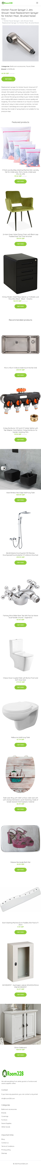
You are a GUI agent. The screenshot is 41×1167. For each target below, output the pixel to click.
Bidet (33, 66)
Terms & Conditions (7, 1146)
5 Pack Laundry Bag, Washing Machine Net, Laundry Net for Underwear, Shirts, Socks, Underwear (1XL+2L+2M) (20, 172)
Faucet (28, 66)
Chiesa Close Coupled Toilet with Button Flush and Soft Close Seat (20, 679)
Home (3, 19)
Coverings (4, 1116)
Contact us (5, 1143)
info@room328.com (8, 1098)
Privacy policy (6, 1150)
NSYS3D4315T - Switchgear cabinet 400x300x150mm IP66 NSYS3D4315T (20, 986)
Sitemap (4, 1153)
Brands (3, 1113)
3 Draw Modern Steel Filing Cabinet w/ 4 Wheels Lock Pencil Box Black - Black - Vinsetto (20, 298)
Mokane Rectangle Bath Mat (20, 862)
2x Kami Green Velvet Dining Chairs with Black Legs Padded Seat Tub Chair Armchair (20, 235)
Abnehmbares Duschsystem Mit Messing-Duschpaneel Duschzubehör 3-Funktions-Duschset (20, 554)
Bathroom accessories (17, 66)
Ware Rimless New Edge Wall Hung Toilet (20, 493)
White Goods (5, 1127)
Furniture (4, 1120)
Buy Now (8, 79)
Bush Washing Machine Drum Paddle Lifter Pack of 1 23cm (20, 924)
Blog (3, 1139)
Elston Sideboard (20, 1047)
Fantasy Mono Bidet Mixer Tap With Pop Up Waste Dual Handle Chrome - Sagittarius (20, 616)
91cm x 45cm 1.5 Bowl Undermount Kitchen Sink (20, 368)
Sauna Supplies (6, 1123)
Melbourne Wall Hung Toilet (20, 737)
